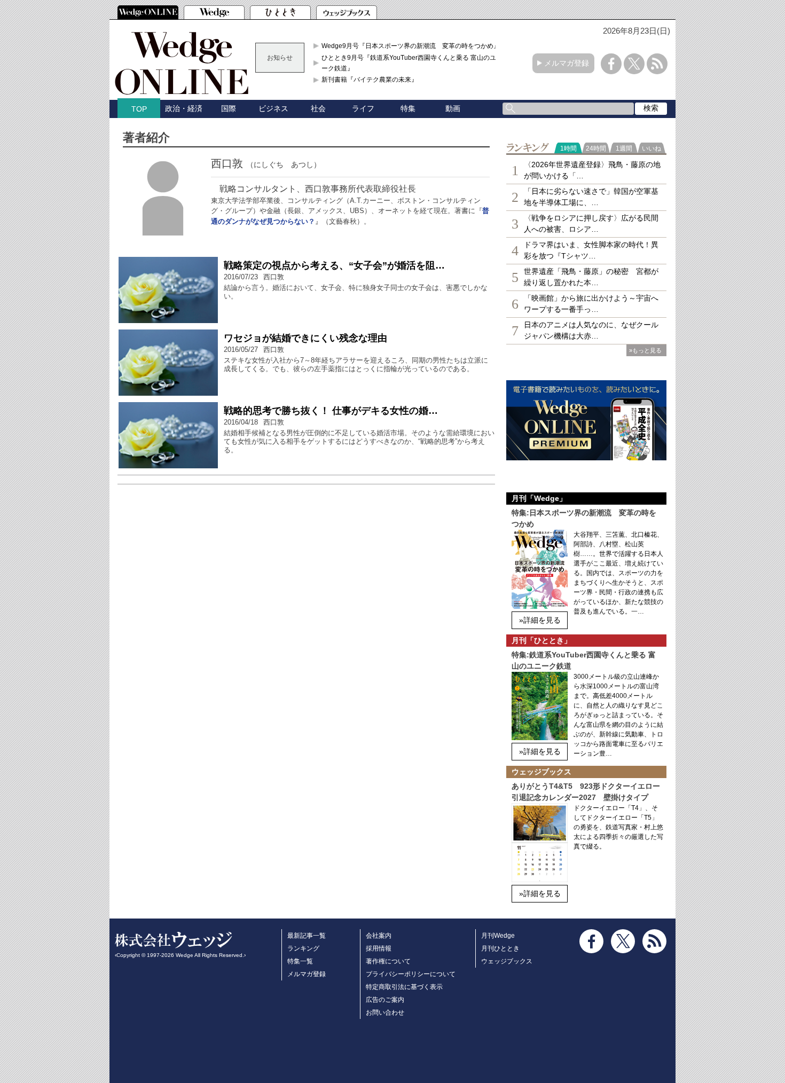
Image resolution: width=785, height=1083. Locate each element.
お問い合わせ (385, 1012)
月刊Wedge (498, 935)
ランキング (303, 948)
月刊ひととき (500, 948)
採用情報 (378, 948)
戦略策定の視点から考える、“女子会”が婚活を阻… (334, 265)
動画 (452, 108)
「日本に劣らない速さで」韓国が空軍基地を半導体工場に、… (591, 197)
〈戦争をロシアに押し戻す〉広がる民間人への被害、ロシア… (591, 223)
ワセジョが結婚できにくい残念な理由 (305, 338)
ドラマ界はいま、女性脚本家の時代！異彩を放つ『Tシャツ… (591, 250)
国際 (228, 108)
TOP (139, 109)
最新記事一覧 (306, 935)
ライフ (363, 108)
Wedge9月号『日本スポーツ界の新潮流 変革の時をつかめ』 (410, 46)
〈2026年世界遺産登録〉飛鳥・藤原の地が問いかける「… (592, 170)
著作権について (388, 961)
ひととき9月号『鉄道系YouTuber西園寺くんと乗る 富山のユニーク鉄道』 (412, 63)
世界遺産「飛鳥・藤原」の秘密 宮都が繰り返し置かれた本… (591, 277)
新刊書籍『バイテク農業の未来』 (369, 79)
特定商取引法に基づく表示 (404, 987)
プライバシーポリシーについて (411, 974)
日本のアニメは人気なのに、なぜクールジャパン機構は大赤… (591, 330)
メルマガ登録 (566, 63)
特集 (408, 108)
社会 (318, 108)
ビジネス (273, 108)
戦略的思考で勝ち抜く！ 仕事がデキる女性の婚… (331, 410)
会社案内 (378, 935)
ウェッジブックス (506, 961)
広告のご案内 (385, 999)
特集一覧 (300, 961)
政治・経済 (183, 108)
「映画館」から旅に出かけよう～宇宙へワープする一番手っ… (591, 303)
